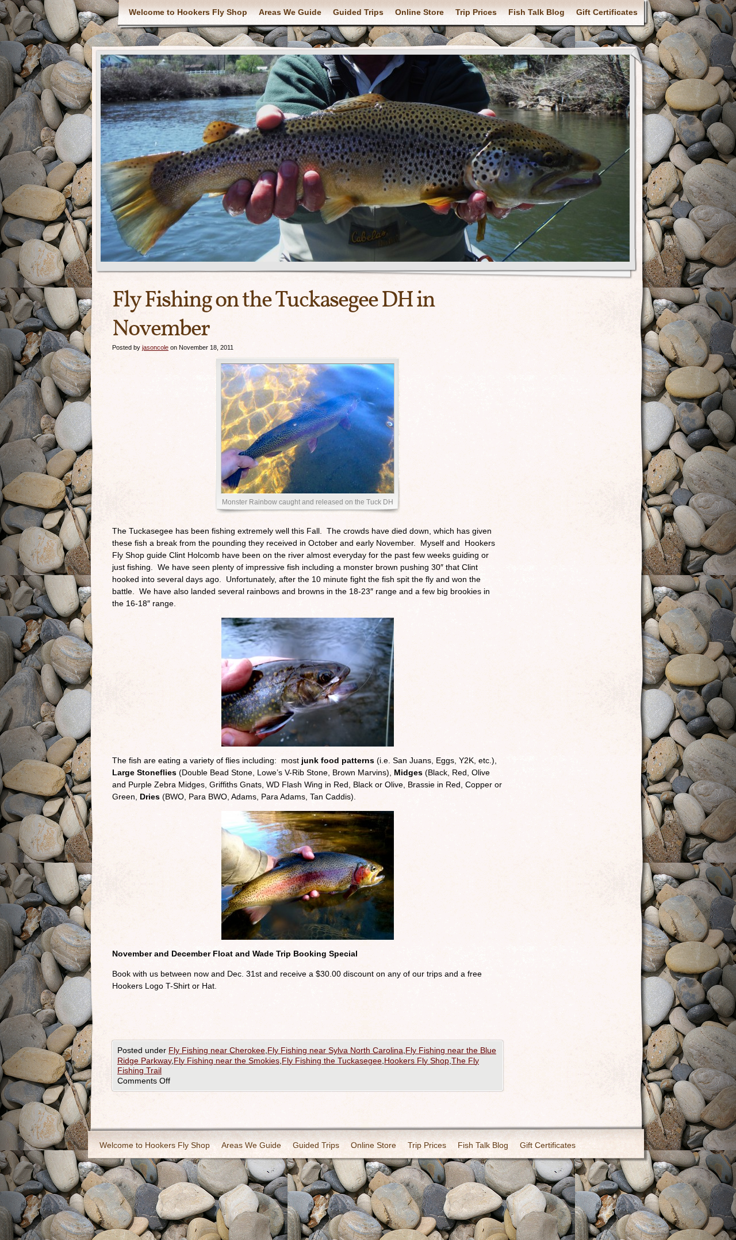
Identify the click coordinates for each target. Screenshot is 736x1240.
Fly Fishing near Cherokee (216, 1050)
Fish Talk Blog (536, 12)
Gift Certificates (607, 12)
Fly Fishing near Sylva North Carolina (335, 1050)
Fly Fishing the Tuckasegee (332, 1060)
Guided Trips (358, 12)
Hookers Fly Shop (416, 1060)
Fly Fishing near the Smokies (226, 1060)
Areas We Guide (290, 12)
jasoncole (155, 347)
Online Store (419, 12)
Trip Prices (476, 12)
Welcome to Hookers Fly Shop (188, 12)
